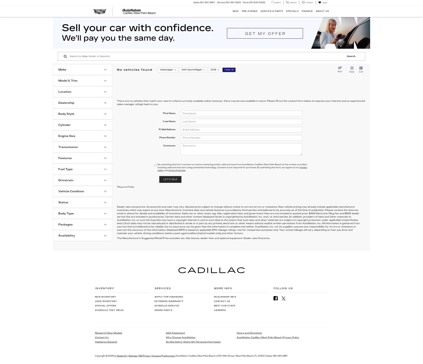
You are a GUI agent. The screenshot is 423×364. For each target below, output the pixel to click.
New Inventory (105, 297)
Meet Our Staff (225, 306)
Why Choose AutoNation (180, 337)
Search (351, 56)
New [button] (236, 11)
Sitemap (133, 356)
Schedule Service (166, 306)
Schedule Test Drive (109, 310)
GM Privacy (145, 356)
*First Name (169, 113)
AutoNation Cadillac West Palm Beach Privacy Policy (268, 337)
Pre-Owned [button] (250, 11)
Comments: (169, 146)
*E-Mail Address (166, 129)
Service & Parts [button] (272, 11)
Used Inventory (106, 301)
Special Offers (105, 306)
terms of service (177, 170)
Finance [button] (307, 11)
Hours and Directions (249, 333)
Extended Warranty (168, 301)
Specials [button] (292, 11)
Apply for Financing (168, 297)
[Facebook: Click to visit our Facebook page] (277, 298)
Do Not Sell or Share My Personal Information (193, 342)
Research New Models (108, 333)
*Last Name (169, 121)
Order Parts (163, 310)
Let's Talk (170, 179)
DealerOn (122, 356)
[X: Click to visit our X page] (285, 298)
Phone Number (167, 137)
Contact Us (222, 301)
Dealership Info (225, 297)
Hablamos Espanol (106, 342)
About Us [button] (322, 11)
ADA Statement (175, 333)
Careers (220, 310)
